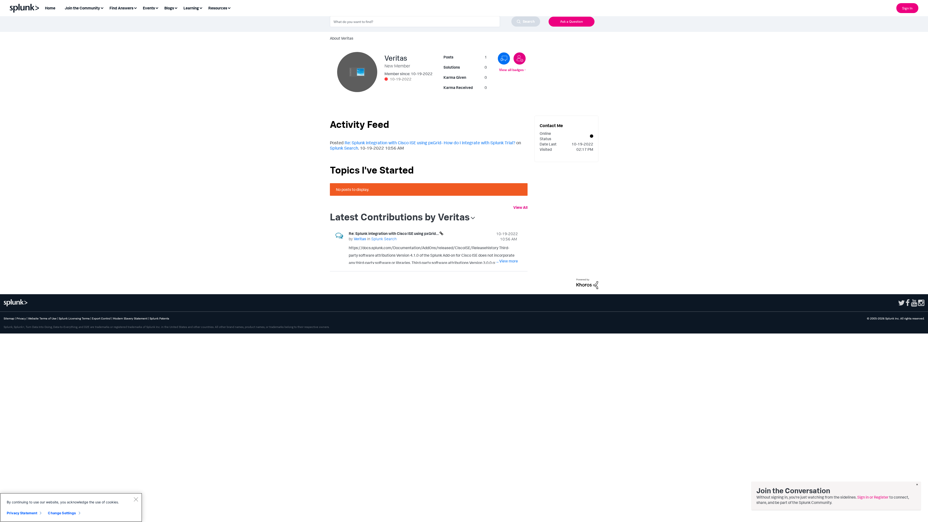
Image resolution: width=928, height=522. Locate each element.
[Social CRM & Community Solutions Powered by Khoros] (587, 283)
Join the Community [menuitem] (82, 8)
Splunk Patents (159, 318)
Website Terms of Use (42, 318)
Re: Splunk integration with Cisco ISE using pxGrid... (394, 233)
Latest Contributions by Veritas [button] (400, 217)
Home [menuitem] (50, 8)
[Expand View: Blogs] (176, 8)
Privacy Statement (22, 513)
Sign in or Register (873, 497)
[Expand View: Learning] (200, 8)
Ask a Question (571, 21)
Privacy (21, 318)
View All (520, 207)
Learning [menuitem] (191, 8)
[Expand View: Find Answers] (135, 8)
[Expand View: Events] (156, 8)
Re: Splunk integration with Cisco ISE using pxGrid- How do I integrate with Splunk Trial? (430, 142)
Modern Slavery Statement (130, 318)
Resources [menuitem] (217, 8)
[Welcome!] (520, 58)
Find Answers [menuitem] (121, 8)
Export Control (101, 318)
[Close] (135, 499)
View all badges (511, 70)
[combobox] (435, 21)
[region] (71, 507)
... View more (507, 261)
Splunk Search (344, 148)
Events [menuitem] (149, 8)
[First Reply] (504, 58)
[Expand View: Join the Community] (102, 8)
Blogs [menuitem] (169, 8)
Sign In (907, 8)
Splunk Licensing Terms (74, 318)
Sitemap (9, 318)
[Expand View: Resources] (229, 8)
